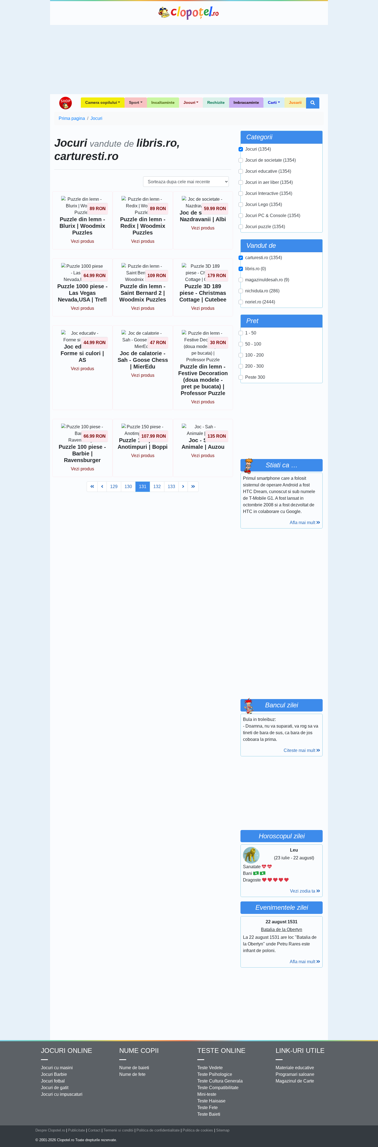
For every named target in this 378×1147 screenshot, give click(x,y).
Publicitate (76, 1130)
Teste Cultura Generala (220, 1081)
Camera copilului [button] (101, 102)
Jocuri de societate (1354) (270, 160)
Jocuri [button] (189, 102)
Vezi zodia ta (303, 891)
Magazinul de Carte (295, 1081)
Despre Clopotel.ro (50, 1130)
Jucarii (295, 102)
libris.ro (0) (255, 268)
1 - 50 (250, 333)
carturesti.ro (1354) (263, 257)
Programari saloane (295, 1074)
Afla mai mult (303, 522)
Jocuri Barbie (54, 1074)
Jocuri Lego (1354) (263, 204)
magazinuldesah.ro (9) (267, 279)
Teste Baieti (208, 1114)
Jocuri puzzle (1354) (265, 226)
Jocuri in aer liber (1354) (269, 182)
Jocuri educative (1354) (268, 171)
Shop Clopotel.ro (65, 103)
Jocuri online (66, 1050)
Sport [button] (134, 102)
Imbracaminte (246, 102)
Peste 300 (255, 377)
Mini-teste (206, 1094)
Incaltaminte (163, 102)
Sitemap (222, 1130)
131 (142, 486)
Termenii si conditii (118, 1130)
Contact (94, 1130)
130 (128, 486)
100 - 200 (254, 355)
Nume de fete (132, 1074)
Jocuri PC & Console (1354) (272, 215)
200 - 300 (254, 366)
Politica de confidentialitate (158, 1130)
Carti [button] (272, 102)
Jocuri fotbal (53, 1081)
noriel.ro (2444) (260, 302)
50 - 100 (253, 344)
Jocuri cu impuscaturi (61, 1094)
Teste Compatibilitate (218, 1087)
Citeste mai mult (300, 750)
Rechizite (216, 102)
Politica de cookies (198, 1130)
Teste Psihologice (214, 1074)
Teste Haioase (211, 1101)
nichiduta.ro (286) (262, 290)
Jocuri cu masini (57, 1067)
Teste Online (221, 1050)
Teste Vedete (210, 1067)
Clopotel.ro (189, 13)
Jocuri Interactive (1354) (268, 193)
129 (114, 486)
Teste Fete (207, 1107)
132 (157, 486)
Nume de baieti (134, 1067)
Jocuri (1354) (258, 149)
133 (171, 486)
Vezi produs (82, 241)
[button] (312, 103)
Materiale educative (295, 1067)
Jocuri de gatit (54, 1087)
